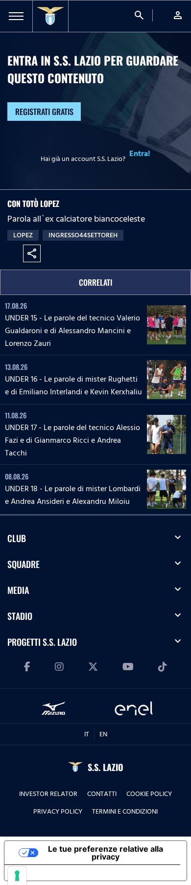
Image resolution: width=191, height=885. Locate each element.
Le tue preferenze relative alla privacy (105, 853)
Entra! (139, 153)
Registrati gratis (44, 111)
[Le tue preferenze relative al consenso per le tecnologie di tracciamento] (17, 875)
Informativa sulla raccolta (60, 873)
